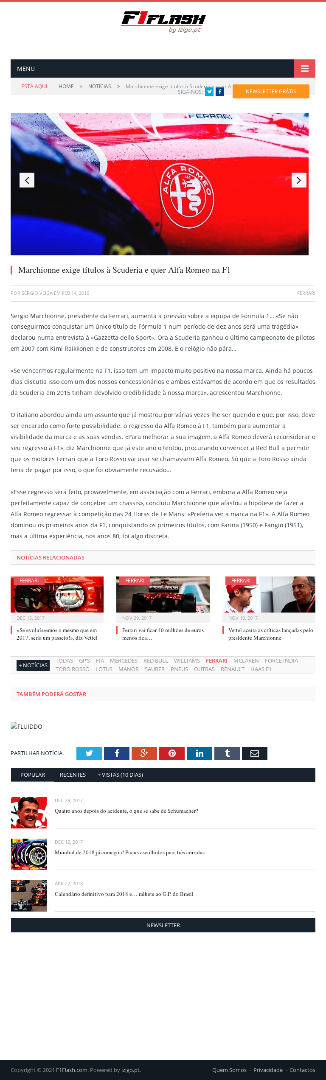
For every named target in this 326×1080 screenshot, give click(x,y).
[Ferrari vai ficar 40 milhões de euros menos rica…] (162, 598)
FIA (100, 660)
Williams (187, 660)
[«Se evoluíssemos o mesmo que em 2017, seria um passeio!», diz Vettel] (57, 598)
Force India (281, 660)
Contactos (302, 1070)
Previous (27, 180)
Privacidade (268, 1070)
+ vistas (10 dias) (120, 774)
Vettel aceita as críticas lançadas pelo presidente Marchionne (270, 633)
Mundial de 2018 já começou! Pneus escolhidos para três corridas (130, 852)
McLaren (246, 660)
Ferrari (29, 580)
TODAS (64, 660)
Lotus (104, 669)
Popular (32, 774)
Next (299, 180)
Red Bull (155, 660)
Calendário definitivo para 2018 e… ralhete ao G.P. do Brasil (124, 894)
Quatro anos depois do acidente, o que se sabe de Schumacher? (126, 810)
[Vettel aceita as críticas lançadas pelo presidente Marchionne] (268, 598)
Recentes (73, 774)
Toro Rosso (73, 669)
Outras (204, 669)
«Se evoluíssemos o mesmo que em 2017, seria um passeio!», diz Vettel (57, 633)
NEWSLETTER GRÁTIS (271, 91)
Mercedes (124, 660)
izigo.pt (130, 1070)
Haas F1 (261, 669)
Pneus (179, 669)
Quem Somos (229, 1070)
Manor (128, 669)
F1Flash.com (71, 1070)
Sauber (155, 669)
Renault (232, 669)
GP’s (84, 660)
